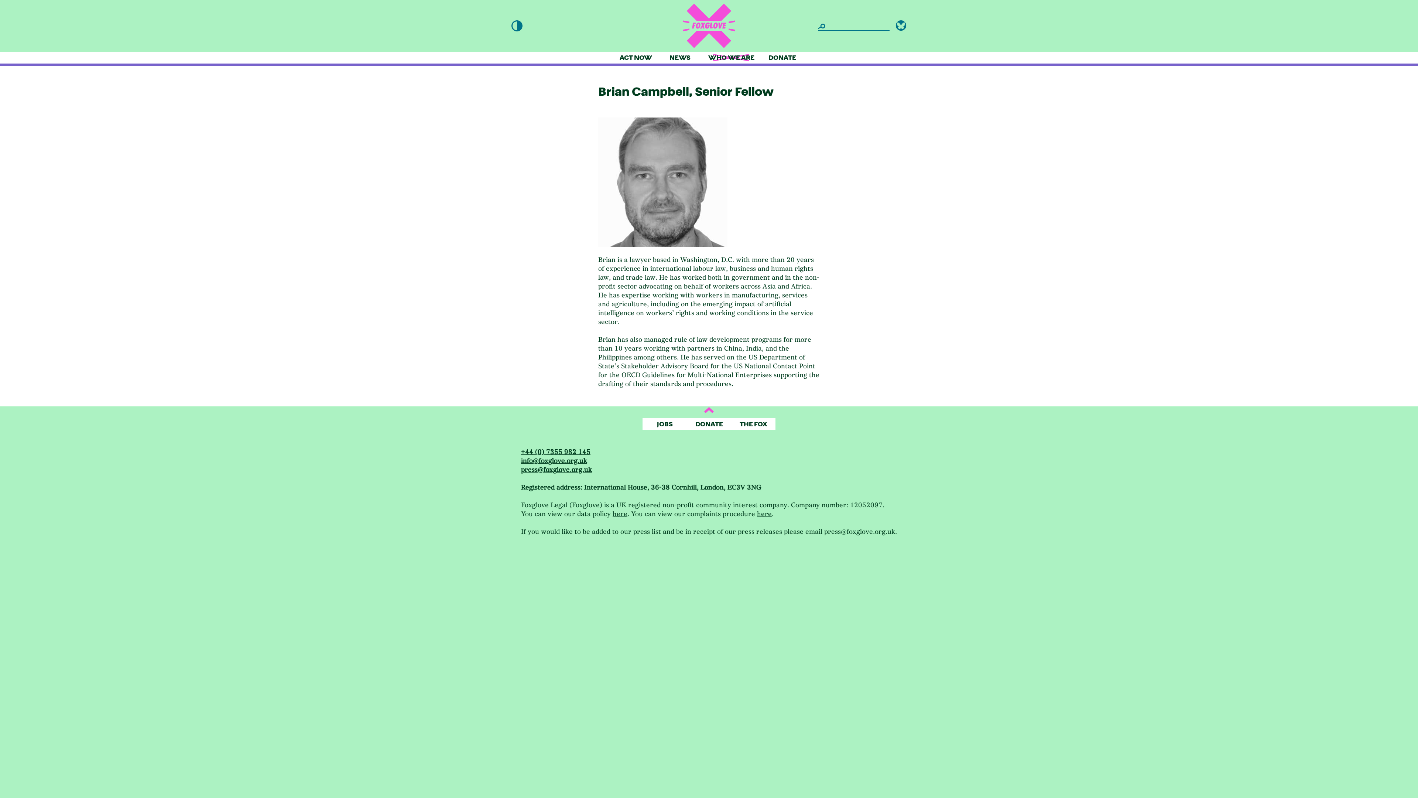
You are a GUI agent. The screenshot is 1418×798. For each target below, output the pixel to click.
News (680, 58)
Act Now (636, 58)
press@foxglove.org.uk (556, 470)
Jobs (665, 424)
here (620, 514)
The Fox (753, 424)
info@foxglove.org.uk (554, 461)
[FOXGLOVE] (709, 26)
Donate (782, 58)
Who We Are (731, 58)
